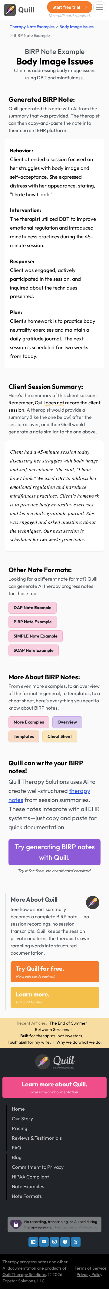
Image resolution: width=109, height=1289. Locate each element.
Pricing (19, 1128)
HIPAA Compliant (30, 1177)
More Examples (29, 722)
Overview (67, 722)
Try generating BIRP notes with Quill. (55, 851)
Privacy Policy (89, 1274)
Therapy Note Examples (32, 26)
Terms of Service (90, 1268)
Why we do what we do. (79, 1042)
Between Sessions (52, 1029)
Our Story (22, 1118)
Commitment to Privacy (38, 1167)
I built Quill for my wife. (29, 1042)
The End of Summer (68, 1023)
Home (18, 1109)
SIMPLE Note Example (36, 636)
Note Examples (28, 1186)
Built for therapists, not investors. (51, 1036)
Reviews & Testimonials (37, 1138)
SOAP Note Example (34, 650)
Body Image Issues (76, 26)
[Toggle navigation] (99, 7)
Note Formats (27, 1196)
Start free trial (66, 7)
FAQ (16, 1148)
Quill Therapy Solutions (24, 1274)
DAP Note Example (32, 607)
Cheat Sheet (60, 736)
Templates (24, 736)
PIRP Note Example (33, 622)
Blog (16, 1157)
